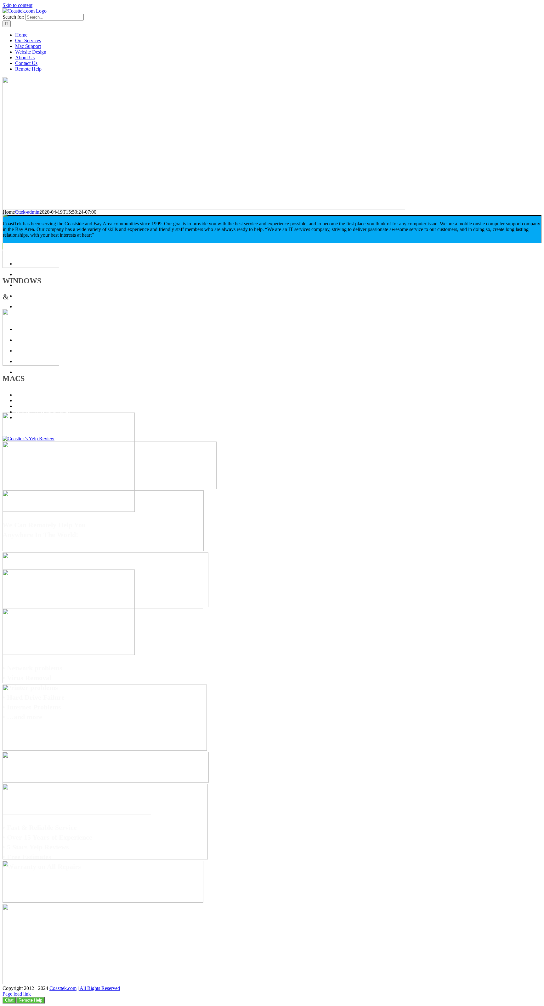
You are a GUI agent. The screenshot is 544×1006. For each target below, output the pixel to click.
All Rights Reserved (99, 988)
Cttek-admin (27, 212)
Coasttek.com (62, 988)
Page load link (17, 994)
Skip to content (17, 5)
